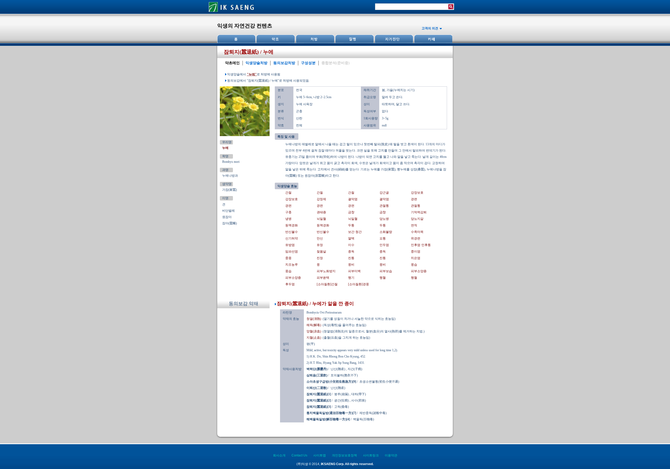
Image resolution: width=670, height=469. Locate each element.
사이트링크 (371, 455)
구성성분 (308, 63)
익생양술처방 (256, 63)
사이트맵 (319, 455)
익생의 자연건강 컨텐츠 (244, 26)
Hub (275, 39)
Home (236, 39)
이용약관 (391, 455)
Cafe (432, 39)
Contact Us (299, 455)
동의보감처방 (284, 63)
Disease (354, 39)
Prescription (314, 39)
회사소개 (279, 455)
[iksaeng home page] (231, 13)
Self (393, 39)
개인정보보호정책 (344, 455)
